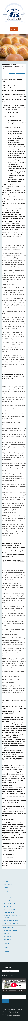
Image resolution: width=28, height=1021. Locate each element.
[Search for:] (14, 997)
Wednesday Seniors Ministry (11, 920)
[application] (14, 985)
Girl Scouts (6, 933)
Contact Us (6, 951)
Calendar (5, 947)
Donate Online (6, 943)
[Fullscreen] (24, 990)
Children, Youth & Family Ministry (12, 923)
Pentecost (12, 73)
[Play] (4, 990)
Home (4, 877)
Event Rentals (7, 939)
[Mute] (21, 990)
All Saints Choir (7, 901)
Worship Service (20, 73)
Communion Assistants (9, 903)
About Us (5, 881)
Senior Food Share (8, 906)
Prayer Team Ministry (9, 912)
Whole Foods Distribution (10, 909)
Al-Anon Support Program (10, 930)
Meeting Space (7, 936)
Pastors (6, 887)
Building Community (8, 927)
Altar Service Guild (8, 895)
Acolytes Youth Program (10, 898)
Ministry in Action (7, 892)
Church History (8, 884)
